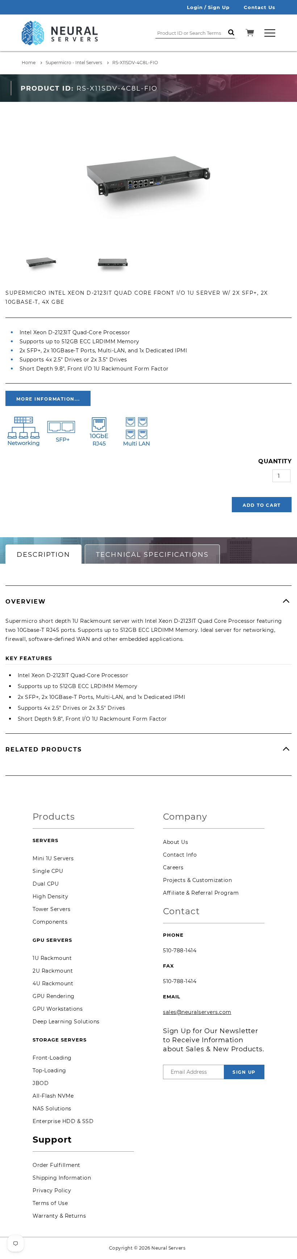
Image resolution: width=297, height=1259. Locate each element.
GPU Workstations (58, 1009)
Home (28, 62)
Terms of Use (50, 1203)
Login (195, 7)
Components (50, 922)
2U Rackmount (53, 971)
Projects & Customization (197, 880)
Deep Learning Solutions (66, 1021)
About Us (175, 842)
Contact (181, 911)
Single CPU (48, 871)
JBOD (41, 1083)
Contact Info (180, 855)
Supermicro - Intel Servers (74, 62)
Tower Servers (52, 909)
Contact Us (259, 7)
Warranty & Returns (59, 1216)
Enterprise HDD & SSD (63, 1121)
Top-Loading (49, 1070)
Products (54, 817)
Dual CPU (46, 884)
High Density (50, 896)
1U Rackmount (52, 958)
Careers (173, 867)
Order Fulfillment (56, 1165)
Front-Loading (52, 1058)
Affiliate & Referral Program (201, 893)
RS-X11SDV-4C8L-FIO (135, 62)
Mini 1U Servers (53, 858)
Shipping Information (62, 1178)
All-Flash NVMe (53, 1096)
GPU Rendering (54, 996)
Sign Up (219, 7)
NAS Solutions (52, 1108)
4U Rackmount (53, 983)
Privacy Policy (52, 1190)
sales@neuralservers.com (197, 1012)
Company (185, 817)
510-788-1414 (179, 950)
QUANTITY (275, 461)
